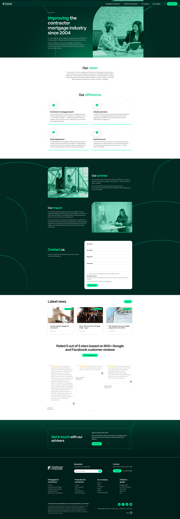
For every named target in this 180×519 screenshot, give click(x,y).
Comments (90, 263)
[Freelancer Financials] (7, 4)
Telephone (90, 257)
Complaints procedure (102, 492)
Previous (46, 386)
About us (99, 483)
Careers (99, 488)
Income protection (79, 487)
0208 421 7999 (128, 471)
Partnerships (100, 486)
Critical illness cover (79, 491)
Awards (99, 484)
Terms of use (129, 508)
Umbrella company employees (55, 489)
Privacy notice (114, 508)
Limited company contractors (55, 487)
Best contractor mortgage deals (55, 493)
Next (134, 386)
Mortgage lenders (124, 485)
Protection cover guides (125, 487)
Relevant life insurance (80, 493)
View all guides (123, 489)
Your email (90, 250)
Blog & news (122, 491)
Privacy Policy (108, 281)
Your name (90, 244)
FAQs (121, 493)
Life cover (77, 489)
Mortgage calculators (53, 491)
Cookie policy (122, 508)
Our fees (99, 490)
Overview (50, 485)
